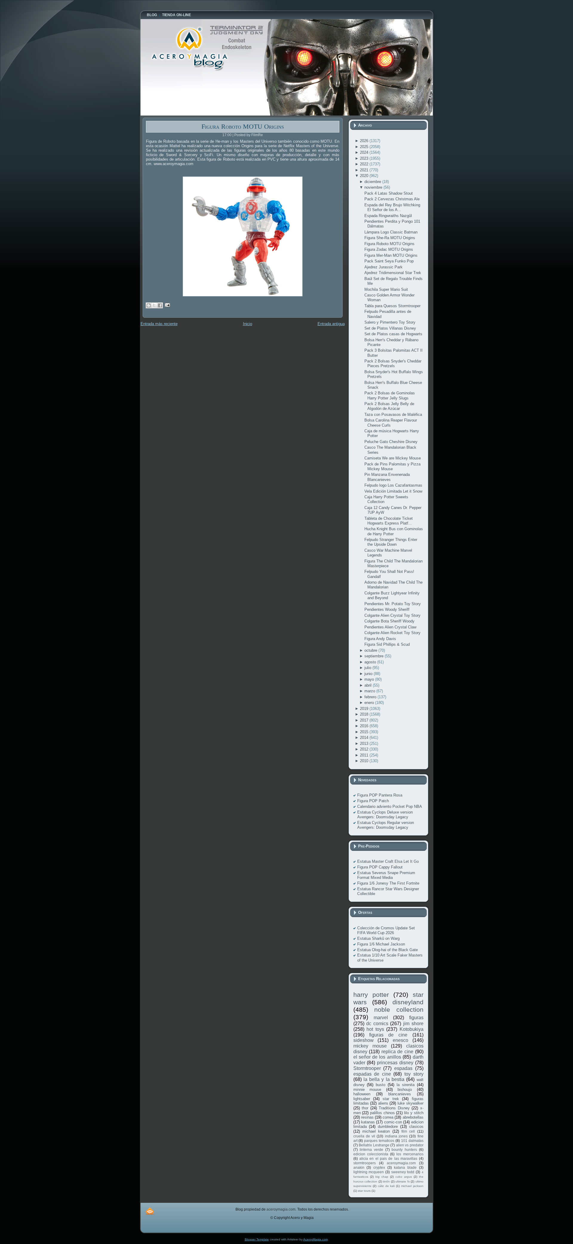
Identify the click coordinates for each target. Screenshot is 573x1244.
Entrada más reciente (159, 324)
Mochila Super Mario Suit (386, 289)
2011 (364, 755)
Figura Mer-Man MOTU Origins (391, 255)
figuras (416, 1017)
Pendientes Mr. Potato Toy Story (392, 604)
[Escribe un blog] (149, 305)
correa (388, 1117)
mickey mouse (370, 1045)
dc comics (377, 1023)
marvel (381, 1017)
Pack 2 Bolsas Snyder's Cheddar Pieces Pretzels (392, 363)
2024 (364, 152)
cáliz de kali (386, 1186)
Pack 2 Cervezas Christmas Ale (392, 199)
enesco (400, 1040)
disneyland (407, 1002)
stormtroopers (364, 1163)
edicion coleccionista (370, 1154)
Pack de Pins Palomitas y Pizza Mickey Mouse (392, 466)
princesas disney (395, 1062)
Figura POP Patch (373, 801)
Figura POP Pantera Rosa (379, 795)
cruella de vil (364, 1136)
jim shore (413, 1023)
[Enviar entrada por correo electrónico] (166, 304)
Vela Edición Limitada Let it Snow (393, 491)
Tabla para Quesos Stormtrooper (392, 306)
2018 (364, 714)
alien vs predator (409, 1145)
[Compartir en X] (154, 305)
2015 (364, 732)
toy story (413, 1074)
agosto (370, 662)
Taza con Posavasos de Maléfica (393, 414)
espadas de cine (372, 1074)
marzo (370, 691)
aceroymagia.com (401, 1163)
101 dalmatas (412, 1140)
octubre (371, 650)
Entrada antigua (331, 324)
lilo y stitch (413, 1113)
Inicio (247, 324)
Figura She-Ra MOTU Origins (389, 238)
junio (369, 673)
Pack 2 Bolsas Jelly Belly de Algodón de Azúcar (389, 406)
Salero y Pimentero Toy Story (389, 322)
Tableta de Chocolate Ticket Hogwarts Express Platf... (388, 520)
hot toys (375, 1029)
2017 (364, 720)
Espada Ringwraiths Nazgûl (388, 215)
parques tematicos (379, 1140)
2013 (364, 743)
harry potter (371, 994)
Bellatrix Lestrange (374, 1145)
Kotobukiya (411, 1029)
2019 (364, 708)
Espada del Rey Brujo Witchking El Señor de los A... (392, 207)
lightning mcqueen (368, 1172)
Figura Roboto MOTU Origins (242, 126)
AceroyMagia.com (315, 1239)
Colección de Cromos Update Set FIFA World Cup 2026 (386, 930)
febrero (371, 697)
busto (380, 1084)
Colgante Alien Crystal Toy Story (392, 615)
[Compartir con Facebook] (160, 305)
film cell (408, 1131)
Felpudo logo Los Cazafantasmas (393, 485)
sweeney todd (403, 1172)
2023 (364, 158)
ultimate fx (402, 1181)
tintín (386, 1181)
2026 (364, 141)
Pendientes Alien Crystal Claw (390, 627)
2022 (364, 164)
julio (368, 667)
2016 (364, 726)
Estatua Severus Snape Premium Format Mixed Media (386, 875)
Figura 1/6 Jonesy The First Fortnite (388, 883)
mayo (369, 679)
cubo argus (403, 1176)
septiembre (374, 656)
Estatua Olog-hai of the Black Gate (387, 950)
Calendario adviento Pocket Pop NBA (389, 806)
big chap (381, 1176)
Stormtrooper (367, 1068)
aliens (383, 1103)
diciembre (373, 181)
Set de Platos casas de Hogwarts (393, 334)
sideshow (363, 1040)
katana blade (405, 1167)
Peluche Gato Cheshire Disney (391, 441)
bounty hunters (404, 1149)
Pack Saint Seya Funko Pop (389, 261)
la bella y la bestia (383, 1079)
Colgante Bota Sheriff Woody (389, 621)
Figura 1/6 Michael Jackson (381, 944)
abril (368, 685)
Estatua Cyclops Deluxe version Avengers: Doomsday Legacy (385, 814)
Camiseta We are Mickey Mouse (392, 458)
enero (369, 702)
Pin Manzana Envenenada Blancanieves (387, 477)
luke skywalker (410, 1103)
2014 (364, 737)
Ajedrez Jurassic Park (383, 267)
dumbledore (388, 1126)
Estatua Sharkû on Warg (378, 938)
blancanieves (399, 1094)
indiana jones (396, 1136)
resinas (367, 1117)
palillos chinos (382, 1113)
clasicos (416, 1126)
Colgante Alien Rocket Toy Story (392, 633)
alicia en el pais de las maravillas (388, 1158)
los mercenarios (409, 1154)
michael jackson (412, 1186)
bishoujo (405, 1089)
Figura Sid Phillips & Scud (387, 644)
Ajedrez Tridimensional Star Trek (392, 272)
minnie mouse (367, 1089)
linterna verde (371, 1149)
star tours (364, 1190)
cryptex (379, 1167)
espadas (403, 1068)
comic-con (393, 1122)
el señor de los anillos (377, 1057)
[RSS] (150, 1211)
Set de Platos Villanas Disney (390, 328)
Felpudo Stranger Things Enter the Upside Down (390, 542)
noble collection (398, 1009)
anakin (358, 1167)
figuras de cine (388, 1034)
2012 (364, 749)
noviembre (373, 187)
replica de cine (397, 1051)
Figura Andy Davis (380, 638)
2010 (364, 761)
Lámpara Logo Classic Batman (391, 232)
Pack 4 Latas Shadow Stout (388, 193)
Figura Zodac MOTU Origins (388, 249)
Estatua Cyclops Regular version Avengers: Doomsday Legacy (385, 825)
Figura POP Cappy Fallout (380, 867)
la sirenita (406, 1084)
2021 (364, 170)
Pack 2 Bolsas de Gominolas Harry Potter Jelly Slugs (389, 395)
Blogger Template (257, 1239)
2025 (364, 146)
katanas (368, 1122)
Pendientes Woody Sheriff (386, 609)
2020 (364, 175)
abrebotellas (413, 1117)
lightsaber (361, 1099)
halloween (361, 1094)
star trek (391, 1099)
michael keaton (376, 1131)
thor (365, 1108)
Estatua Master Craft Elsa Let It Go (388, 861)
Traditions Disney (394, 1108)
